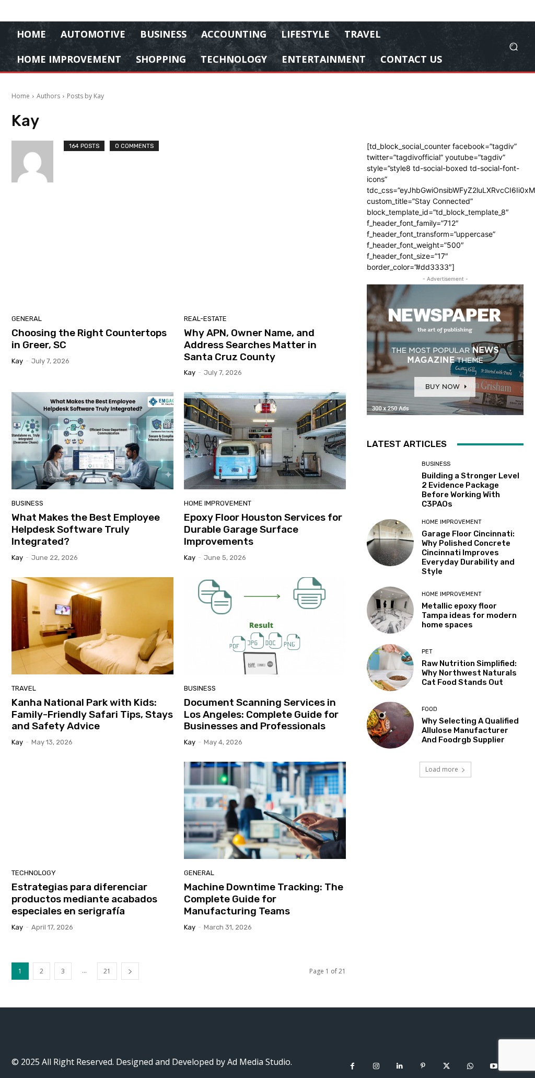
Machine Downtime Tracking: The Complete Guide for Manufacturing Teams (263, 899)
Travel (23, 688)
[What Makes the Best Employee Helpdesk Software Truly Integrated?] (92, 440)
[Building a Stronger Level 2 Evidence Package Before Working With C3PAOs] (390, 484)
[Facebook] (352, 1066)
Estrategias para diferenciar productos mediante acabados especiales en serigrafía (84, 899)
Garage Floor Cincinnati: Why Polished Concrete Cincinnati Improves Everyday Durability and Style (468, 552)
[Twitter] (446, 1066)
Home (20, 95)
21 (107, 971)
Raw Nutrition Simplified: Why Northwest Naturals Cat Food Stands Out (469, 673)
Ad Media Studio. (259, 1062)
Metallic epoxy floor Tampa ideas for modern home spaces (469, 615)
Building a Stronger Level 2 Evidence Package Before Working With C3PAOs (470, 490)
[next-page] (130, 971)
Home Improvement (217, 503)
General (26, 318)
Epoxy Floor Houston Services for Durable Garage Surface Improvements (263, 529)
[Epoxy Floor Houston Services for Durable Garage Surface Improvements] (265, 440)
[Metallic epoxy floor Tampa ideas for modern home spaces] (390, 610)
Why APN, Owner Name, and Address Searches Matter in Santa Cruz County (250, 345)
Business (27, 503)
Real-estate (205, 318)
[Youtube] (493, 1066)
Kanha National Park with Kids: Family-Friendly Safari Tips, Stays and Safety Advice (92, 714)
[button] (513, 47)
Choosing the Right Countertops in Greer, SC (89, 339)
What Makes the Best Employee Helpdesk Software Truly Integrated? (85, 529)
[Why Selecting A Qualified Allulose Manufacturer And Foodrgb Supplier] (390, 725)
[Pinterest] (423, 1066)
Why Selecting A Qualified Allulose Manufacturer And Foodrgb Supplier (470, 730)
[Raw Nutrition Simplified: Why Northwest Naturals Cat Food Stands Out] (390, 667)
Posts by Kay (85, 95)
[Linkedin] (399, 1066)
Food (429, 709)
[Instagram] (376, 1066)
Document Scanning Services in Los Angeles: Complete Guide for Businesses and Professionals (261, 714)
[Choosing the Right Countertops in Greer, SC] (92, 256)
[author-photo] (37, 161)
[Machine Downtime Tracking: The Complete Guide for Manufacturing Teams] (265, 810)
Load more (441, 769)
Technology (33, 872)
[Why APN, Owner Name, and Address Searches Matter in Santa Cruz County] (265, 256)
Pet (427, 652)
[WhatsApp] (470, 1066)
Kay (17, 361)
